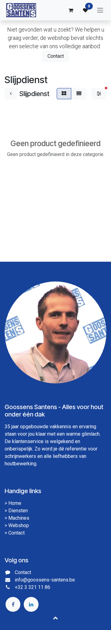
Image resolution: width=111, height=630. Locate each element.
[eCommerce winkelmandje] (70, 10)
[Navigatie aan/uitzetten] (100, 10)
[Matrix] (64, 93)
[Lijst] (79, 93)
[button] (55, 617)
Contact (55, 56)
